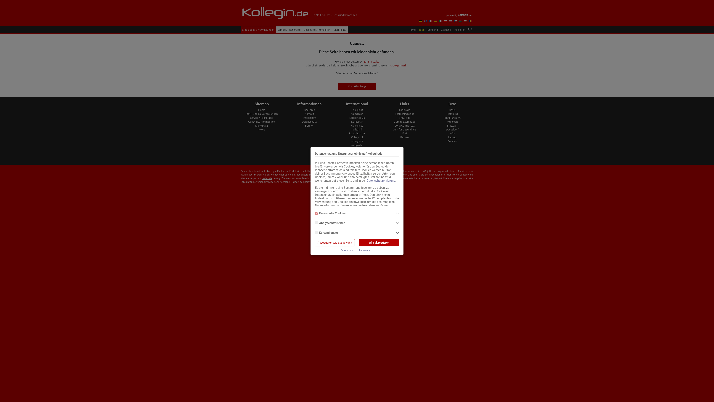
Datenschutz (347, 250)
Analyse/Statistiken (332, 223)
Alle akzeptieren (379, 242)
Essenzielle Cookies (332, 213)
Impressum (365, 250)
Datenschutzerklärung (380, 180)
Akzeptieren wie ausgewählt (335, 242)
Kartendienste (328, 232)
